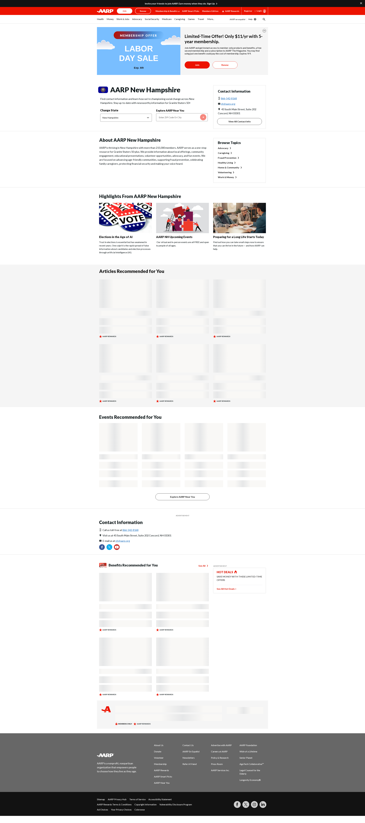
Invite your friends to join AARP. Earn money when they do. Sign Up (180, 3)
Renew (225, 65)
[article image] (125, 232)
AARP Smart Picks (190, 11)
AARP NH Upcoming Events (174, 237)
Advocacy (223, 148)
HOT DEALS (225, 572)
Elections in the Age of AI (116, 237)
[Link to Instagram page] (254, 804)
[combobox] (182, 117)
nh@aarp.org (228, 103)
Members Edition (210, 11)
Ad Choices (102, 809)
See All (201, 565)
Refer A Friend (189, 764)
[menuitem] (100, 20)
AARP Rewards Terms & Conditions (114, 804)
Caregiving (223, 153)
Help (250, 19)
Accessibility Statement (160, 799)
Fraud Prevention (227, 157)
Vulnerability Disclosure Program (175, 804)
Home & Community (228, 167)
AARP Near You (162, 782)
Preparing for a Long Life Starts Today (238, 237)
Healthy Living (225, 162)
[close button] (264, 30)
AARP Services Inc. (220, 770)
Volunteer (159, 757)
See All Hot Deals (226, 588)
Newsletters (188, 757)
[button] (263, 19)
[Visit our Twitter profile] (109, 547)
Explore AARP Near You (170, 110)
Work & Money (226, 177)
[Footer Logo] (117, 755)
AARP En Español (190, 751)
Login (259, 11)
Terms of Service (137, 799)
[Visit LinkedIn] (262, 804)
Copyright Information (145, 804)
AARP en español (237, 19)
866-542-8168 (229, 98)
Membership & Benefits (167, 11)
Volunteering (225, 172)
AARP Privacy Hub (117, 799)
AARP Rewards (232, 11)
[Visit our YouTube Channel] (117, 547)
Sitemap (101, 799)
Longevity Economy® (250, 780)
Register (248, 11)
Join (197, 65)
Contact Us (188, 745)
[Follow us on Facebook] (102, 547)
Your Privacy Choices (121, 809)
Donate (157, 751)
